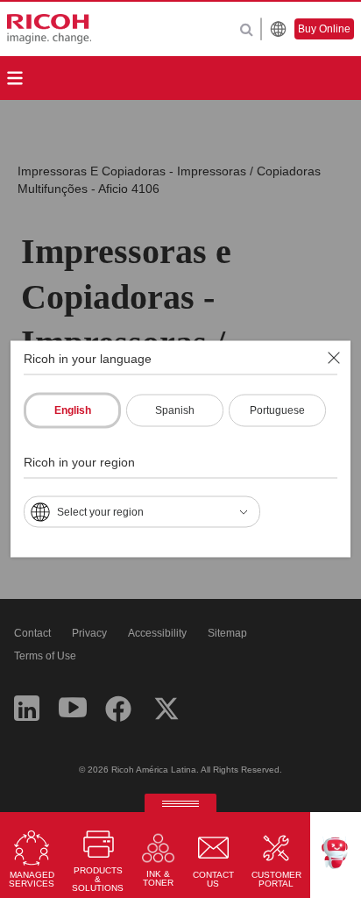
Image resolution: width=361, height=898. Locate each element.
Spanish (175, 410)
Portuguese (277, 410)
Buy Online (324, 29)
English (72, 410)
